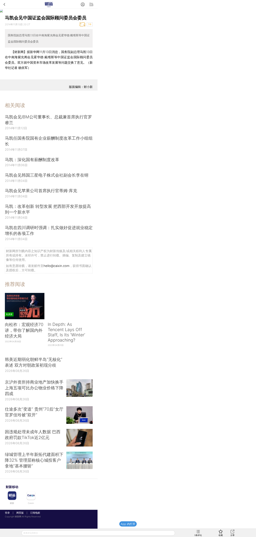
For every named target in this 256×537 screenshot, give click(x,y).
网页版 (20, 512)
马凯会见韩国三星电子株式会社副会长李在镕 (46, 175)
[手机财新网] (49, 4)
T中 (89, 24)
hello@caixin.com (56, 266)
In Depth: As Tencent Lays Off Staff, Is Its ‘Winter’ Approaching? (66, 332)
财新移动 (12, 487)
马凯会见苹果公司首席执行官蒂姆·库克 (41, 190)
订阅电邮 (34, 512)
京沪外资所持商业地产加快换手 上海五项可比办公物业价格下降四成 (34, 387)
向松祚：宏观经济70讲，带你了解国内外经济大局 (24, 330)
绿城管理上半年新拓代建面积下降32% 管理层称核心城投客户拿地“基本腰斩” (34, 460)
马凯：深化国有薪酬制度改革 (32, 159)
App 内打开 (128, 524)
